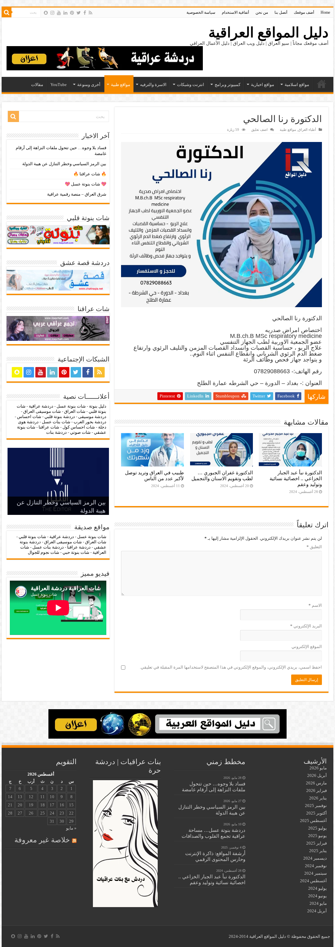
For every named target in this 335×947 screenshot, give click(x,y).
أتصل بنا (280, 12)
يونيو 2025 (317, 835)
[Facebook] (85, 13)
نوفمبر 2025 (316, 805)
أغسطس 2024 (313, 880)
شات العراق (74, 411)
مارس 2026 (316, 782)
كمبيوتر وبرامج (227, 84)
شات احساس (29, 416)
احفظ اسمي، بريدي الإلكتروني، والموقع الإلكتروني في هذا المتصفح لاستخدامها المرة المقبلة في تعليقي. (231, 667)
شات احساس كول (78, 427)
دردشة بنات (56, 432)
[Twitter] (78, 13)
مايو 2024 (318, 903)
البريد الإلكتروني (306, 625)
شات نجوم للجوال (43, 552)
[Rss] (90, 13)
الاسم (315, 605)
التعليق (314, 546)
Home (325, 12)
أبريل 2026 (317, 775)
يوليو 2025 (317, 828)
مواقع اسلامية (297, 84)
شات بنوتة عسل (71, 406)
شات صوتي (80, 432)
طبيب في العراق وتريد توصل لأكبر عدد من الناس (154, 475)
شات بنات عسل (56, 421)
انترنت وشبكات (190, 84)
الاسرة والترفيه (153, 84)
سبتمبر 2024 (315, 873)
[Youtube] (59, 13)
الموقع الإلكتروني (306, 646)
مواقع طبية (120, 84)
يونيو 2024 (317, 895)
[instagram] (52, 13)
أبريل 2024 (317, 910)
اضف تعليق (259, 130)
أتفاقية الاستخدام (235, 12)
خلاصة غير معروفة (42, 840)
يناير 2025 (318, 850)
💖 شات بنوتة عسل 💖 (85, 184)
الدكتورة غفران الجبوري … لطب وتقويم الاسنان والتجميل (222, 475)
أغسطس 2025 (313, 820)
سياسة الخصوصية (200, 12)
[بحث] (6, 12)
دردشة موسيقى (92, 416)
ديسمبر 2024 (315, 858)
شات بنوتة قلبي (32, 536)
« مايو (71, 828)
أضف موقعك (304, 12)
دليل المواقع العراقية (268, 32)
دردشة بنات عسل (48, 547)
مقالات (37, 84)
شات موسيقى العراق (42, 411)
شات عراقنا (49, 427)
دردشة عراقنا (79, 547)
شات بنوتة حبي (75, 552)
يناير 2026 (318, 798)
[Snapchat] (45, 13)
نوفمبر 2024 (316, 865)
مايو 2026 (318, 767)
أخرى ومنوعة (88, 84)
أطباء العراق (307, 130)
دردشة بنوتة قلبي (59, 416)
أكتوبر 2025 (316, 813)
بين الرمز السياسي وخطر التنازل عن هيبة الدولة (64, 163)
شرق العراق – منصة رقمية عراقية (76, 194)
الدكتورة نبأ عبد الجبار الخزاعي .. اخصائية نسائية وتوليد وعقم (296, 478)
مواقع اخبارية (262, 84)
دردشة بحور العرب (90, 421)
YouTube (58, 84)
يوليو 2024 (317, 888)
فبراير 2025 (316, 843)
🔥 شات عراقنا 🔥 (89, 173)
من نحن (262, 12)
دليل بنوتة (97, 406)
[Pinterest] (72, 13)
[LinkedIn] (65, 13)
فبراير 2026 (316, 790)
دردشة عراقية (41, 406)
